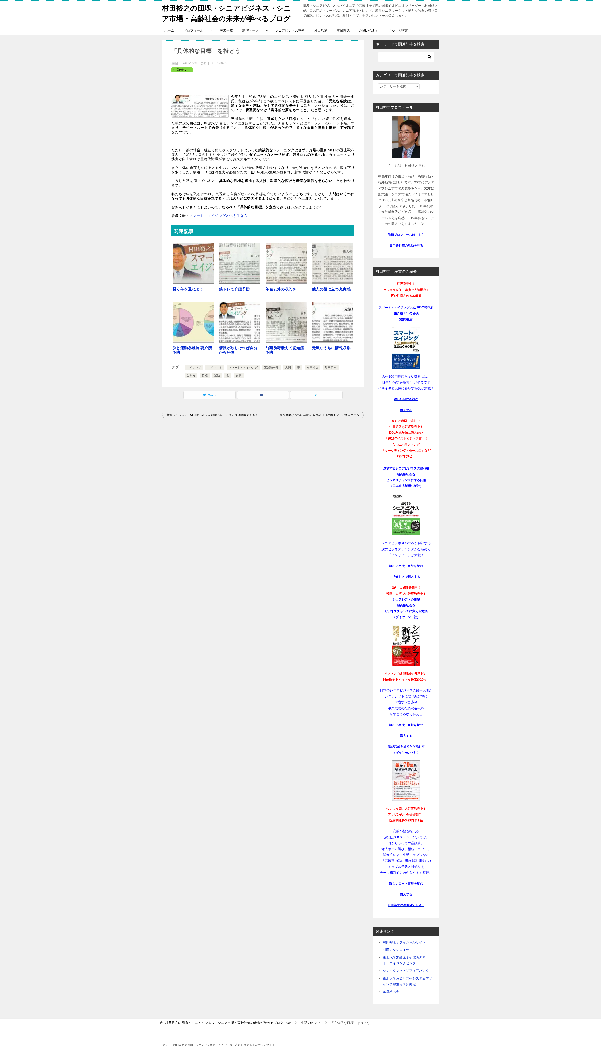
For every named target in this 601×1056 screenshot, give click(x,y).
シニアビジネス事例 (290, 30)
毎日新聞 (331, 367)
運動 (217, 375)
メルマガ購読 (398, 30)
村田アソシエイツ (396, 950)
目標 (205, 375)
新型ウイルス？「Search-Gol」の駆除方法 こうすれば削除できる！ (212, 415)
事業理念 (343, 30)
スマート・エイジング (243, 367)
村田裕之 (313, 367)
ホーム (169, 30)
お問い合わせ (369, 30)
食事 (239, 375)
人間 (288, 367)
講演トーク (250, 30)
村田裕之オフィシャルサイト (404, 942)
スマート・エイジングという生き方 (218, 216)
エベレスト (215, 367)
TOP (228, 1023)
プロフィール (193, 30)
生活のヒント (181, 69)
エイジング (194, 367)
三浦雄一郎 (271, 367)
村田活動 (320, 30)
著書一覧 (226, 30)
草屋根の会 (391, 992)
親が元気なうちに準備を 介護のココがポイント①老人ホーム (319, 415)
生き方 (191, 375)
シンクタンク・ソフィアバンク (406, 970)
